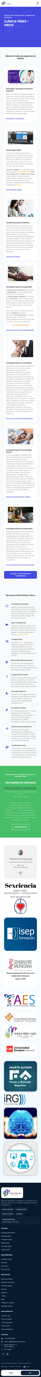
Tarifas (3, 1296)
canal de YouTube (22, 634)
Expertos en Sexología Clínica (18, 497)
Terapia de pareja (6, 1239)
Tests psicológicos (6, 1286)
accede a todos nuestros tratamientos (20, 575)
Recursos (4, 1289)
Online (20, 642)
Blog (2, 1299)
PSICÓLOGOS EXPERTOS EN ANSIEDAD (19, 419)
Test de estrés (5, 1326)
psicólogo (19, 185)
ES (24, 1367)
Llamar (11, 1373)
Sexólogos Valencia (7, 1306)
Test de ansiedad (6, 1319)
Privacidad (12, 1366)
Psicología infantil (6, 1246)
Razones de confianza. (15, 119)
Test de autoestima (7, 1329)
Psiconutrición (5, 1269)
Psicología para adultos (8, 1233)
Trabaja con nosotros (7, 1302)
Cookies (18, 1366)
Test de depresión (6, 1322)
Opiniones (4, 1292)
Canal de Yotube (20, 776)
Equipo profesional (6, 1279)
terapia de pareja (13, 257)
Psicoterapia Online (24, 172)
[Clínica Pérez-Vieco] (6, 3)
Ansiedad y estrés (6, 1259)
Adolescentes (5, 1243)
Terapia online (5, 1249)
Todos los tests (5, 1316)
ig (7, 1354)
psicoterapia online (14, 190)
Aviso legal (4, 1366)
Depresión (4, 1262)
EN (28, 1367)
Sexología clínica (6, 1236)
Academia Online (20, 827)
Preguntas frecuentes (7, 1282)
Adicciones (4, 1266)
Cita (30, 1373)
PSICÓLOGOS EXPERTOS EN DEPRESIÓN (20, 330)
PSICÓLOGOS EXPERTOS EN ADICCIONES (20, 565)
